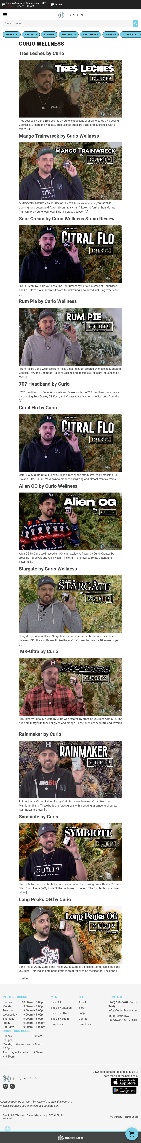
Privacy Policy (115, 1117)
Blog (81, 1007)
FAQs (82, 1013)
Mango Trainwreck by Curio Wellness (59, 136)
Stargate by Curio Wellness (48, 569)
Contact (83, 1018)
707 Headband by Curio (44, 384)
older (24, 978)
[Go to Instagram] (5, 1086)
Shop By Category (61, 1007)
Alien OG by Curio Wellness (48, 486)
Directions (57, 1024)
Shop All (56, 1002)
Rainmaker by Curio (40, 734)
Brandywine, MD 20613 (123, 1020)
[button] (33, 5)
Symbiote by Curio (38, 817)
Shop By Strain (60, 1018)
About (82, 1002)
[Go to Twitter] (12, 1086)
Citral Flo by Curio (38, 407)
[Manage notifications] (7, 1128)
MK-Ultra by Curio (38, 651)
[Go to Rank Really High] (70, 1137)
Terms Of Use (131, 1117)
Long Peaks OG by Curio (45, 899)
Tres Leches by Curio (41, 53)
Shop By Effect (60, 1013)
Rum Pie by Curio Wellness (48, 301)
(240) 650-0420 (118, 1002)
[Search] (135, 23)
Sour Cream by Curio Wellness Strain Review (67, 219)
